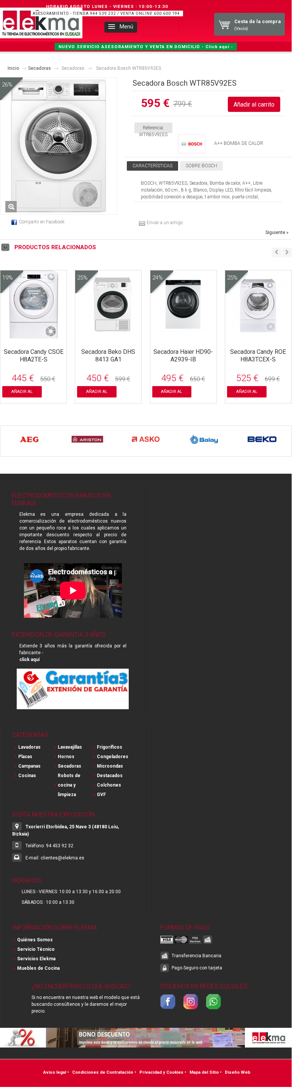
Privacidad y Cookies (161, 1072)
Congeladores (112, 756)
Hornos (66, 756)
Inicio (13, 68)
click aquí (29, 659)
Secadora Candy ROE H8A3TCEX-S (258, 355)
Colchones (109, 785)
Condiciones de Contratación (102, 1072)
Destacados (110, 775)
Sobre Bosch (201, 165)
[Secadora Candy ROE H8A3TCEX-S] (258, 335)
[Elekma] (41, 23)
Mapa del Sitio (204, 1072)
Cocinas (27, 775)
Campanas (29, 766)
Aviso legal (54, 1072)
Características (152, 165)
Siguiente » (277, 232)
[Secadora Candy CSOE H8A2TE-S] (33, 335)
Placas (25, 756)
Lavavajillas (70, 747)
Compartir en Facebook (42, 222)
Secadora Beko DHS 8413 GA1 (108, 355)
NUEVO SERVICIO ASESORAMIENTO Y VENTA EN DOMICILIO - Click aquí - (145, 46)
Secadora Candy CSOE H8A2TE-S (33, 355)
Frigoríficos (109, 747)
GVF (101, 794)
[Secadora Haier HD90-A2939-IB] (183, 335)
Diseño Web (237, 1072)
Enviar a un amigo (165, 222)
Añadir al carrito (22, 393)
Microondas (110, 766)
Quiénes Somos (35, 939)
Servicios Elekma (36, 958)
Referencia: (153, 127)
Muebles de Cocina (38, 968)
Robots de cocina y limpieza (69, 785)
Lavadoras (29, 747)
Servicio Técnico (36, 949)
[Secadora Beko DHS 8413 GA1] (108, 335)
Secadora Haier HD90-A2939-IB (183, 355)
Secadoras (39, 68)
